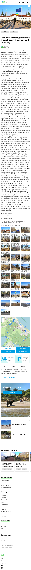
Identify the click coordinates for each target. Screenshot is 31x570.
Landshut (3, 509)
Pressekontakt (4, 543)
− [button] (2, 321)
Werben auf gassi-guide (7, 547)
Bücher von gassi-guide (7, 545)
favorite (28, 6)
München (3, 514)
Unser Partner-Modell (6, 550)
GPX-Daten (23, 348)
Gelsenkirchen (4, 504)
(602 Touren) (6, 47)
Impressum (4, 563)
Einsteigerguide (5, 480)
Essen (2, 502)
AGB (2, 558)
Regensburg (4, 516)
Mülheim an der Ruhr (6, 511)
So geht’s (3, 526)
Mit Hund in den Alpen (6, 483)
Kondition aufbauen (6, 487)
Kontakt (3, 530)
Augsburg (3, 495)
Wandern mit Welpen (6, 485)
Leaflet (21, 346)
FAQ (2, 528)
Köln (2, 507)
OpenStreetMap (5, 346)
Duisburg (3, 497)
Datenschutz (4, 561)
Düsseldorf (4, 499)
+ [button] (2, 319)
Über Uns (3, 538)
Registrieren (4, 523)
